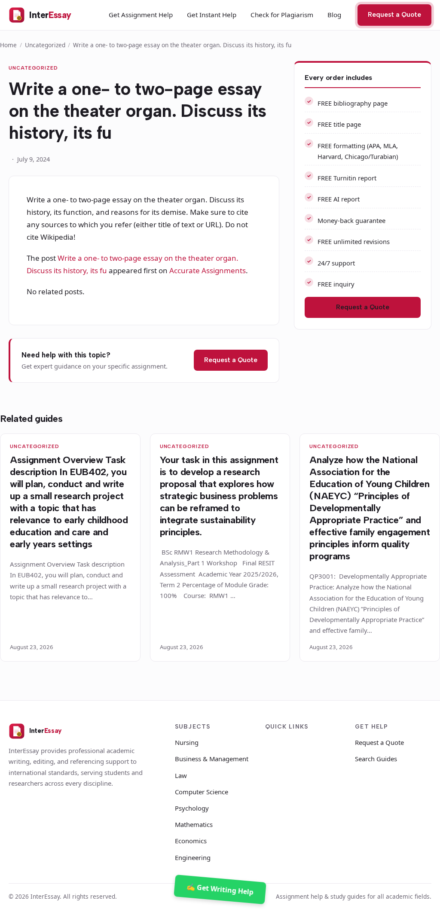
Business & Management (211, 758)
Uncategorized (45, 45)
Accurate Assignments (207, 270)
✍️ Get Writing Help (220, 889)
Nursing (187, 742)
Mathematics (194, 824)
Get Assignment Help (141, 14)
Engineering (193, 857)
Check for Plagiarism (282, 14)
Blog (334, 14)
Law (181, 775)
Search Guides (376, 758)
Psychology (192, 808)
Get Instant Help (211, 14)
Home (8, 45)
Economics (191, 840)
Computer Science (201, 791)
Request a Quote (394, 14)
